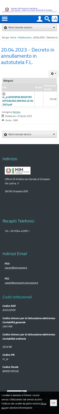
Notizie (16, 112)
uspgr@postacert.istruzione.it (21, 283)
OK (53, 403)
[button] (5, 18)
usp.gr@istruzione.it (16, 268)
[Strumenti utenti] (54, 73)
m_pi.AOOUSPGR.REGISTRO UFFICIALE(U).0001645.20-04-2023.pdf (18, 100)
